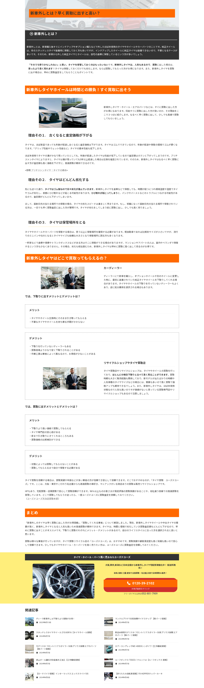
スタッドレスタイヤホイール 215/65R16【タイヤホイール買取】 (64, 632)
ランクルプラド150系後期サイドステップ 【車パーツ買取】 (141, 619)
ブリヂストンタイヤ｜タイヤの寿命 (49, 170)
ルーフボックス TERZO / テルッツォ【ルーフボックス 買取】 (141, 660)
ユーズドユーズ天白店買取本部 (42, 498)
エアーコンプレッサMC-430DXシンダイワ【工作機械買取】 (141, 646)
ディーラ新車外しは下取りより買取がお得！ (55, 619)
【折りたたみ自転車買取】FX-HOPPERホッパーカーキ (139, 674)
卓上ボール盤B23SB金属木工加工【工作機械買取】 (58, 660)
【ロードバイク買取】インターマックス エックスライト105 (62, 674)
